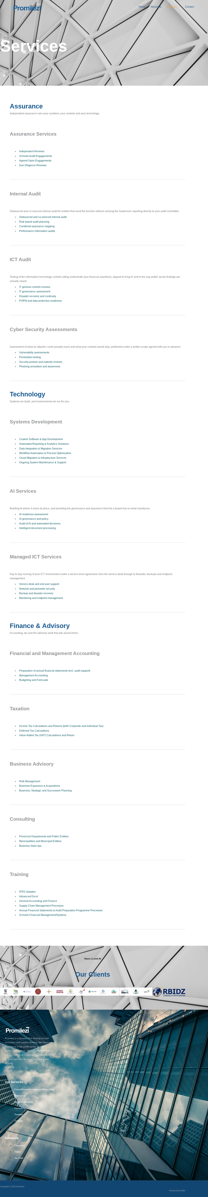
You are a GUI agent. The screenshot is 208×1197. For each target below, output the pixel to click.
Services (172, 6)
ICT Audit (24, 38)
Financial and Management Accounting (55, 653)
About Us (156, 6)
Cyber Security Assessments (43, 329)
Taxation (140, 32)
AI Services (84, 33)
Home (141, 6)
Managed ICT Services (90, 38)
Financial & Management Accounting (155, 27)
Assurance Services (30, 28)
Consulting (141, 43)
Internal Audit (26, 33)
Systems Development (89, 28)
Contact (189, 6)
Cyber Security (27, 43)
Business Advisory (145, 38)
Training (140, 48)
